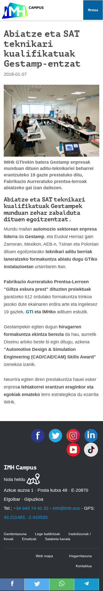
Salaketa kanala (57, 539)
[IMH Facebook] (38, 435)
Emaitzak (29, 539)
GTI (30, 311)
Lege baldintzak (47, 534)
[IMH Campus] (22, 9)
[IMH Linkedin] (91, 435)
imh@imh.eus (66, 508)
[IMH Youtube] (74, 449)
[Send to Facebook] (12, 586)
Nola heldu (14, 479)
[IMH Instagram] (74, 435)
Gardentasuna (15, 534)
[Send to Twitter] (37, 586)
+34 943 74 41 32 (30, 508)
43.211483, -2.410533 (26, 517)
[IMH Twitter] (56, 435)
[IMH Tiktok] (91, 449)
